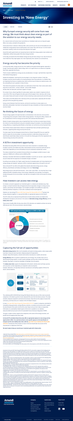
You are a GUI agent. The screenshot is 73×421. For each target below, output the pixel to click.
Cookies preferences (65, 419)
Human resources (35, 409)
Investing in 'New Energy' (20, 10)
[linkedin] (59, 409)
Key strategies (32, 5)
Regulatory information (38, 419)
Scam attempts (29, 419)
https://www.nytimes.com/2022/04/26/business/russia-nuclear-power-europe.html (32, 334)
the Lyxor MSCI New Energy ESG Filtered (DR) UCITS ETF (20, 303)
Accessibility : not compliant (48, 419)
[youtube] (63, 409)
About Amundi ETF (36, 405)
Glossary (46, 409)
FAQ (45, 407)
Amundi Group (35, 407)
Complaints (34, 411)
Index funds (47, 411)
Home (4, 10)
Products (23, 5)
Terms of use (58, 419)
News (32, 403)
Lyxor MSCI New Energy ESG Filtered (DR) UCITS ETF (30, 192)
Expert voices (10, 10)
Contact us (61, 405)
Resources (62, 5)
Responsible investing (44, 5)
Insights (55, 5)
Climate (5, 26)
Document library (49, 403)
